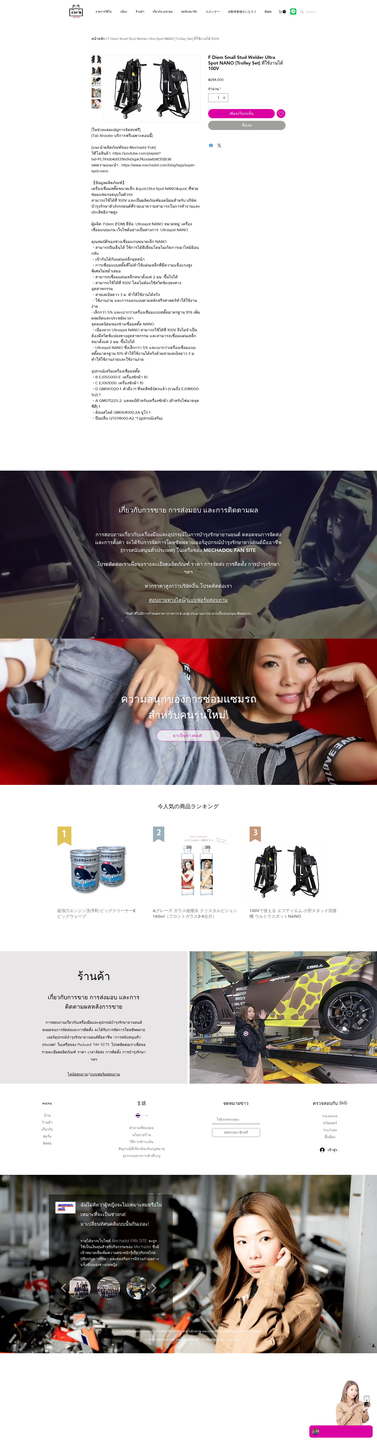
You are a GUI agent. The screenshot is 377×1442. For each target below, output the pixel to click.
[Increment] (224, 98)
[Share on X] (219, 145)
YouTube (330, 1130)
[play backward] (64, 1288)
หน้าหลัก (98, 39)
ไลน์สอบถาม (78, 1074)
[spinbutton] (218, 98)
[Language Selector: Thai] (141, 1115)
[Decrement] (212, 98)
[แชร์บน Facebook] (211, 145)
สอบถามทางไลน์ (167, 600)
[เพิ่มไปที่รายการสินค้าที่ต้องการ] (281, 113)
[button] (283, 11)
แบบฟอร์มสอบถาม (207, 600)
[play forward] (154, 1288)
